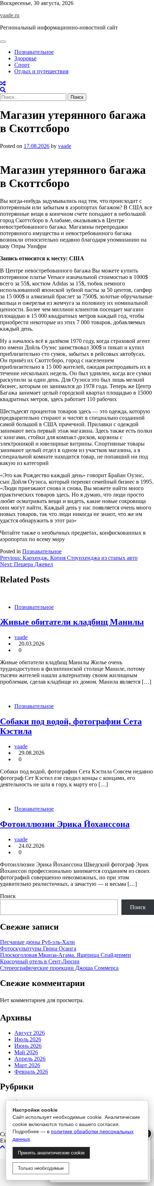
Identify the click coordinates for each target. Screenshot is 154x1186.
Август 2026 (29, 1033)
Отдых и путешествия (41, 71)
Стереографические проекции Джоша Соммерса (59, 968)
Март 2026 (27, 1065)
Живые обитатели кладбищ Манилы (72, 622)
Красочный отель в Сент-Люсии (40, 961)
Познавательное (34, 52)
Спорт (22, 65)
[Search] (3, 90)
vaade (64, 146)
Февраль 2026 (31, 1072)
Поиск (8, 896)
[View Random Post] (3, 83)
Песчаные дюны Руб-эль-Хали (37, 942)
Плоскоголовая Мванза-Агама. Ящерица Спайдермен (65, 955)
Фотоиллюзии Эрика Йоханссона (65, 824)
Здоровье (25, 58)
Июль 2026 (27, 1039)
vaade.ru (9, 15)
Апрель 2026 (29, 1059)
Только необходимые (41, 1168)
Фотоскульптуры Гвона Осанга (38, 948)
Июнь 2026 (28, 1046)
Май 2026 (26, 1052)
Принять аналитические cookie (51, 1152)
